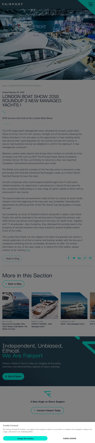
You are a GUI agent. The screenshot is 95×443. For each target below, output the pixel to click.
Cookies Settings (69, 438)
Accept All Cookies (25, 438)
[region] (47, 432)
